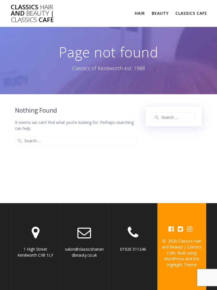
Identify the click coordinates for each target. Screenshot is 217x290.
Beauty (160, 13)
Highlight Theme (182, 264)
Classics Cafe (191, 13)
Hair (140, 13)
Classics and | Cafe (32, 13)
